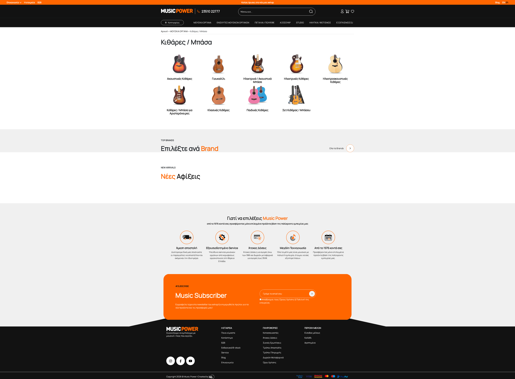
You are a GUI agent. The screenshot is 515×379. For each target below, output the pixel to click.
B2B (39, 2)
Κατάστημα (227, 337)
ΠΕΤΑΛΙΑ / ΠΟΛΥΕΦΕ (264, 22)
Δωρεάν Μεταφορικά (273, 357)
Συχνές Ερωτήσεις (272, 342)
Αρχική (164, 31)
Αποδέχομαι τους (284, 301)
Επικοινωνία (227, 362)
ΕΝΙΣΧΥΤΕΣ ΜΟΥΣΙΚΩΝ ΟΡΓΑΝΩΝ (233, 22)
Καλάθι (308, 337)
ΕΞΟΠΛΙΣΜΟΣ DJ (344, 22)
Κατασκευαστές (271, 332)
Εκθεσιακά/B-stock (230, 347)
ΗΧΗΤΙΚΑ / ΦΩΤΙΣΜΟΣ (320, 22)
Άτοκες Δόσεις (270, 337)
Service (225, 352)
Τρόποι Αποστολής (272, 347)
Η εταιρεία (29, 2)
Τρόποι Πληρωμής (272, 352)
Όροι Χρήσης (269, 362)
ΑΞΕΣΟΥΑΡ (285, 22)
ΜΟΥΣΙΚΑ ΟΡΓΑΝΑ (202, 22)
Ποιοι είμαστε (228, 332)
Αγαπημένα (310, 342)
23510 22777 (211, 11)
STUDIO (300, 22)
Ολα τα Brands (336, 148)
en (503, 2)
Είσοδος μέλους (312, 332)
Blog (497, 2)
